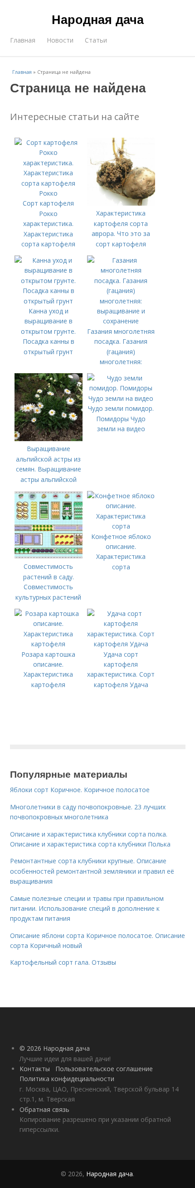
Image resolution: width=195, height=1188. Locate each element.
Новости (60, 40)
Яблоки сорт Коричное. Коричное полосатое (80, 789)
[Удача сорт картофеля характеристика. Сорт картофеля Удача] (121, 644)
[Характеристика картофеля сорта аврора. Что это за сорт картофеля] (121, 203)
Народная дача (98, 19)
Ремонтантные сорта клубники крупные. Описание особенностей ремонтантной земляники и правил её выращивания (92, 870)
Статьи (96, 40)
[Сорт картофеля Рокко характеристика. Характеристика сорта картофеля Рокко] (49, 193)
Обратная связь (44, 1109)
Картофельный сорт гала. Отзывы (63, 962)
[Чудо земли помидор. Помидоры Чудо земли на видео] (121, 398)
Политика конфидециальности (67, 1078)
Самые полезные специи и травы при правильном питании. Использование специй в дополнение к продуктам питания (87, 908)
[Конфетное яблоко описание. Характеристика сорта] (121, 526)
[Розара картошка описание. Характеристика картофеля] (49, 644)
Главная (22, 40)
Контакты (35, 1068)
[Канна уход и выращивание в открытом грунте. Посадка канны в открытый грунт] (49, 301)
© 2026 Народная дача (55, 1048)
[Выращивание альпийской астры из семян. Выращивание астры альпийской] (49, 438)
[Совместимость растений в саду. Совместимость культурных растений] (49, 556)
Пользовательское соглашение (104, 1068)
